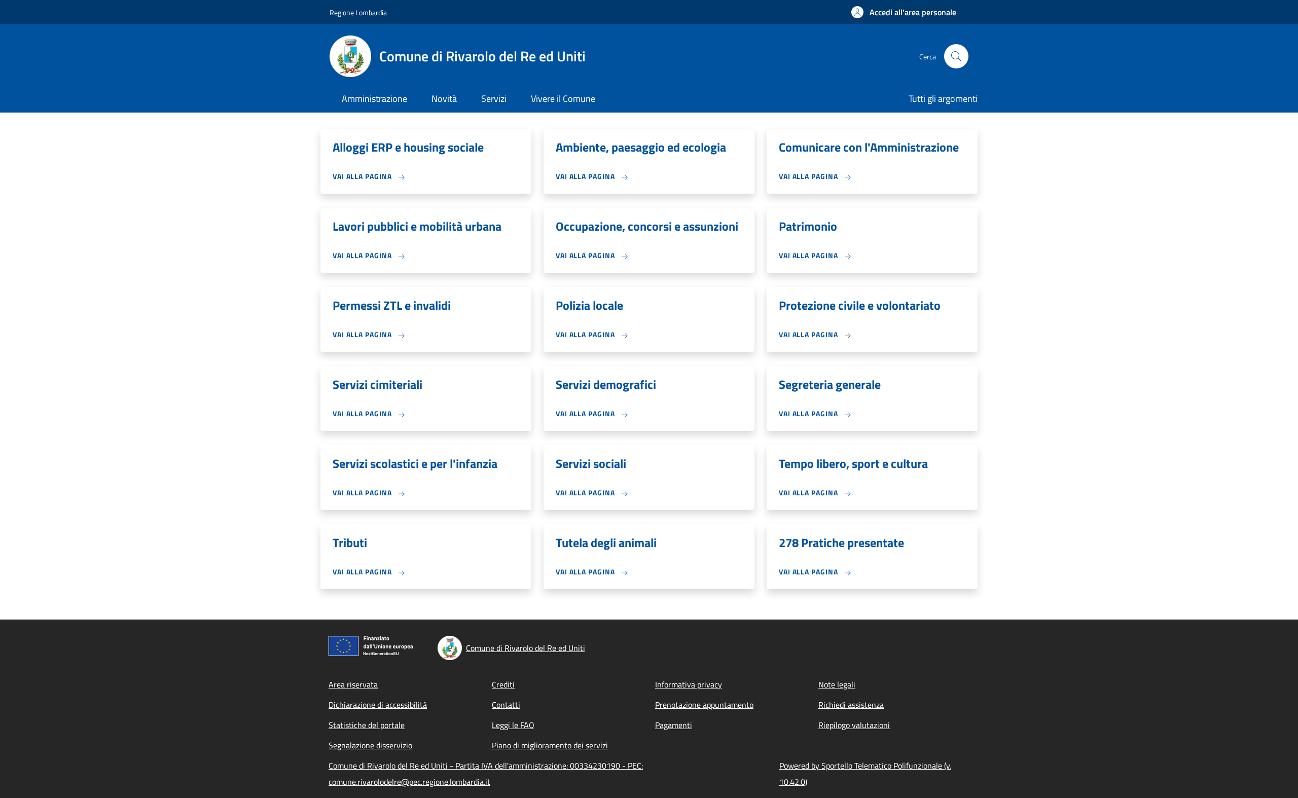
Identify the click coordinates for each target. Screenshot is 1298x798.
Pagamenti (673, 725)
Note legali (836, 684)
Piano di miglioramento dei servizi (550, 745)
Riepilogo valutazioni (854, 725)
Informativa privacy (688, 684)
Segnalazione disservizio (370, 745)
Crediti (503, 684)
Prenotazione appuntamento (704, 705)
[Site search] (956, 56)
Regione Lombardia (358, 12)
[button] (903, 12)
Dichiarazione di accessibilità (378, 705)
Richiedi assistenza (851, 705)
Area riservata (353, 684)
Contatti (506, 705)
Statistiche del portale (367, 725)
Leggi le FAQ (513, 725)
